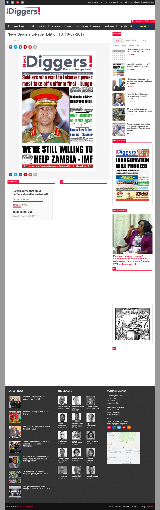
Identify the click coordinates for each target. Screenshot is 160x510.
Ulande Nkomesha (62, 424)
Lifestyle (123, 26)
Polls (121, 2)
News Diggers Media (25, 506)
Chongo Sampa (63, 459)
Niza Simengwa (92, 476)
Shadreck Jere (63, 441)
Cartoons (103, 2)
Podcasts (109, 26)
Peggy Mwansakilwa (77, 441)
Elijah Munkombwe (91, 424)
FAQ (146, 21)
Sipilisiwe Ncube (78, 406)
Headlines (19, 26)
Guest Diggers (93, 2)
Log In (152, 21)
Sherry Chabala (92, 441)
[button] (10, 47)
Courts (67, 26)
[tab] (118, 40)
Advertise (137, 2)
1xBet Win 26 (143, 26)
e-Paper (96, 26)
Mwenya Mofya (78, 424)
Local (31, 26)
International (113, 2)
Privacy (142, 507)
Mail (148, 507)
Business (55, 26)
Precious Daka (77, 459)
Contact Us (134, 507)
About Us (128, 2)
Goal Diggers (82, 26)
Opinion (42, 26)
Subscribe (139, 21)
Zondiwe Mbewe (92, 406)
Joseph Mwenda (64, 406)
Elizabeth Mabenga (89, 459)
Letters (110, 507)
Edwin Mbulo (76, 476)
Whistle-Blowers (148, 2)
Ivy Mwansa (62, 476)
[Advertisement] (107, 12)
